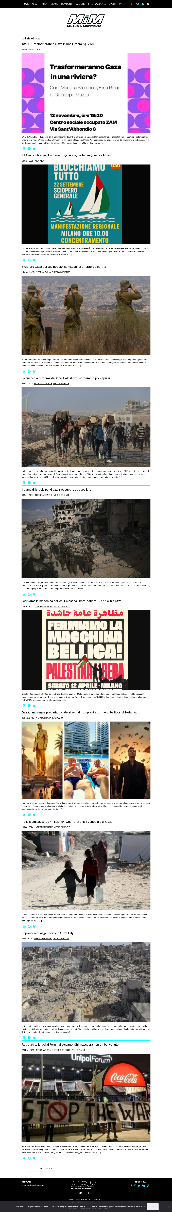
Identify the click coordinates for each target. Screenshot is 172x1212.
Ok (153, 1207)
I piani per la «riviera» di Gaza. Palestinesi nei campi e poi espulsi (66, 378)
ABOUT (35, 4)
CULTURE (80, 4)
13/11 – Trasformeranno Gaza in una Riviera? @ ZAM (58, 44)
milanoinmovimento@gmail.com (33, 1185)
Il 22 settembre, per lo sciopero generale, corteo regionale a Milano (67, 155)
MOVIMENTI (67, 4)
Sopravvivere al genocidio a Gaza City (48, 933)
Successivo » (46, 1169)
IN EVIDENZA (42, 718)
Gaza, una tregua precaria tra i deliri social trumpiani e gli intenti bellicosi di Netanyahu (81, 712)
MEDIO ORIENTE (62, 272)
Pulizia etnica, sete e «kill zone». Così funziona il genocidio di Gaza (67, 821)
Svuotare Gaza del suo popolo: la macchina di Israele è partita (64, 266)
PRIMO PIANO (56, 718)
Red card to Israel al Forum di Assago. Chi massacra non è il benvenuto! (70, 1044)
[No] (169, 1206)
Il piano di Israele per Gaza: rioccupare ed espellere (56, 489)
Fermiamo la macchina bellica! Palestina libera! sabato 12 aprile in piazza (72, 601)
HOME (26, 4)
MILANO (54, 4)
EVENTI (112, 4)
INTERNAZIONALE (97, 4)
